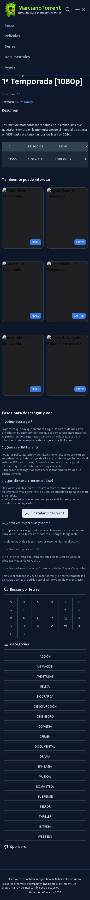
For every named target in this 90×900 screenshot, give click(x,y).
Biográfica (45, 696)
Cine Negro (45, 716)
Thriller (45, 816)
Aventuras (45, 676)
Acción (45, 656)
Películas (12, 36)
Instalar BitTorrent (48, 513)
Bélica (45, 686)
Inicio (9, 25)
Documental (45, 746)
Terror (45, 806)
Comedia (45, 726)
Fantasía (45, 766)
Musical (45, 776)
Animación (45, 666)
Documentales (17, 57)
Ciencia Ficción (45, 706)
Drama (45, 756)
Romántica (45, 786)
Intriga (45, 826)
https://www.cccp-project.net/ (20, 549)
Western (45, 836)
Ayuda (10, 67)
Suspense (45, 796)
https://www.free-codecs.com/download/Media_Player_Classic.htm (44, 568)
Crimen (45, 736)
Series (10, 46)
